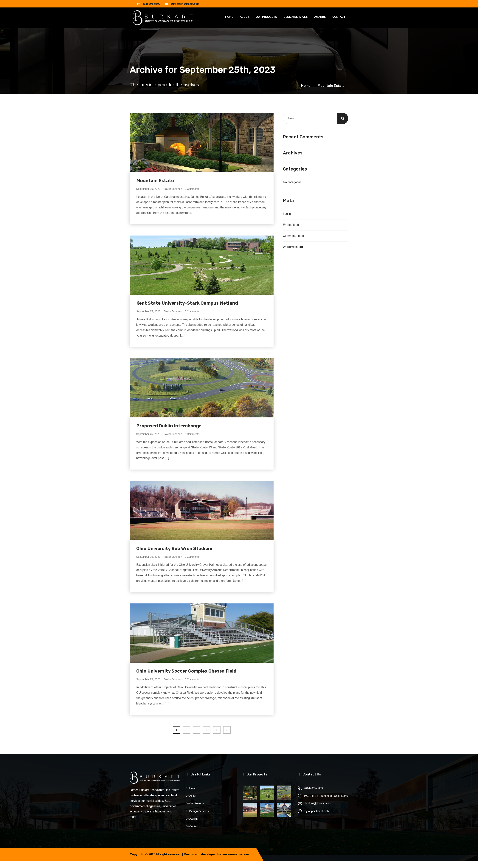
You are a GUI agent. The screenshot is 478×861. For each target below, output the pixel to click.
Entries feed (291, 224)
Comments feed (293, 235)
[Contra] (163, 17)
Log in (287, 213)
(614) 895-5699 (151, 3)
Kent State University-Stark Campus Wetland (187, 303)
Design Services (296, 16)
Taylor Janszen (173, 188)
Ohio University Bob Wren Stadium (174, 548)
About (244, 16)
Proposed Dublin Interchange (168, 425)
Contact (338, 16)
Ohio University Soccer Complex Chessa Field (186, 671)
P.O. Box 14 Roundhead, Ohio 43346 (326, 795)
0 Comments (192, 188)
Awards (320, 16)
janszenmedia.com (235, 854)
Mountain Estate (331, 86)
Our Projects (266, 16)
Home (229, 16)
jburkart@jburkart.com (184, 3)
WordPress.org (293, 246)
